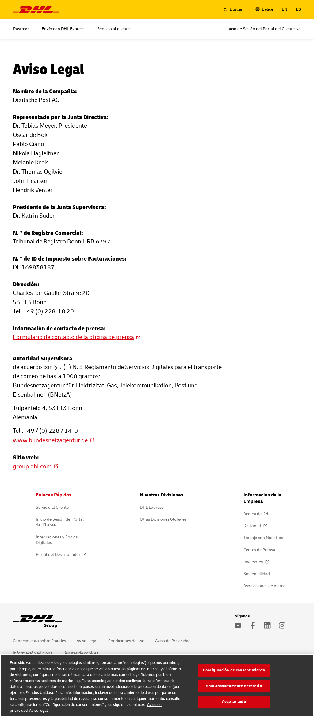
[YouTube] (238, 625)
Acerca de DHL (256, 513)
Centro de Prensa (259, 550)
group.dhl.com (32, 466)
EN (284, 9)
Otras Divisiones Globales (163, 519)
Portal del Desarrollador (58, 554)
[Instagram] (282, 625)
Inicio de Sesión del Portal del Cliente (60, 522)
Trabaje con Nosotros (263, 537)
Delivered (252, 525)
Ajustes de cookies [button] (81, 653)
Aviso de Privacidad (173, 640)
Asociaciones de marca (264, 585)
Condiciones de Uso (126, 640)
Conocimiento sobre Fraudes (39, 640)
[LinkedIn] (267, 625)
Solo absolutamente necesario (234, 686)
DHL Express (151, 507)
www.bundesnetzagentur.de (50, 440)
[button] (233, 9)
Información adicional (33, 653)
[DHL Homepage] (36, 9)
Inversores (253, 561)
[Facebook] (252, 625)
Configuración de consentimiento (234, 670)
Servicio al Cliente (52, 507)
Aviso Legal (87, 640)
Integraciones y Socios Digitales (57, 539)
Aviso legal (38, 710)
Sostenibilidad (256, 573)
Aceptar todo (234, 701)
